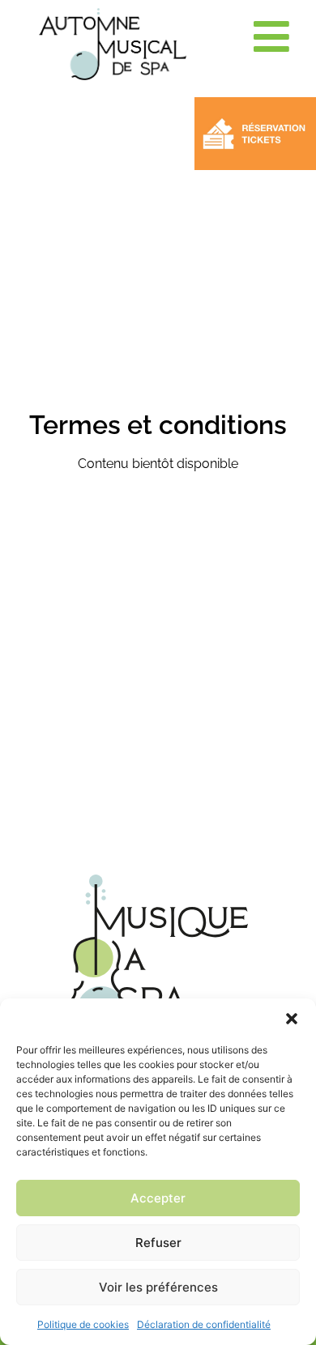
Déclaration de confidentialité (204, 1324)
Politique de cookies (83, 1324)
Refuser (158, 1242)
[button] (292, 1019)
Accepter (158, 1198)
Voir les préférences (158, 1287)
